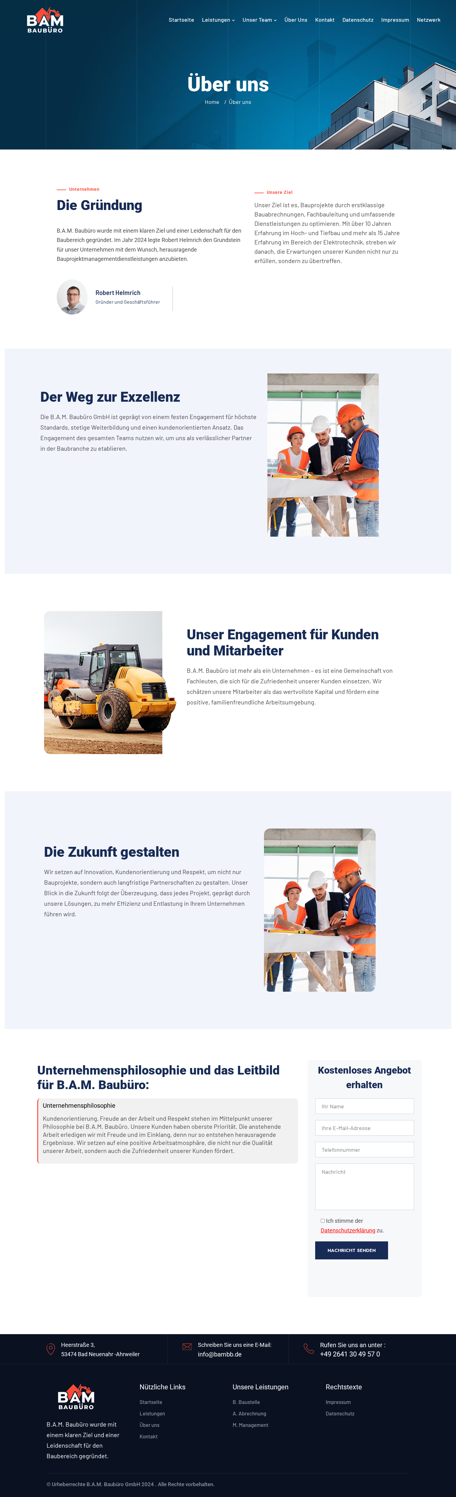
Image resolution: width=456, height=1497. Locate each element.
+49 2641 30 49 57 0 (350, 1354)
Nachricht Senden (352, 1250)
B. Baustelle (246, 1402)
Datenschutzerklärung (348, 1230)
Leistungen (216, 19)
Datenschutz (357, 19)
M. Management (250, 1425)
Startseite (181, 19)
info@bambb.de (220, 1354)
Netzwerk (428, 19)
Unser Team (257, 19)
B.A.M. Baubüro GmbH (113, 1484)
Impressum (395, 19)
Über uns (295, 19)
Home (213, 101)
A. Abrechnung (249, 1413)
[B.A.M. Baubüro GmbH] (45, 19)
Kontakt (325, 19)
